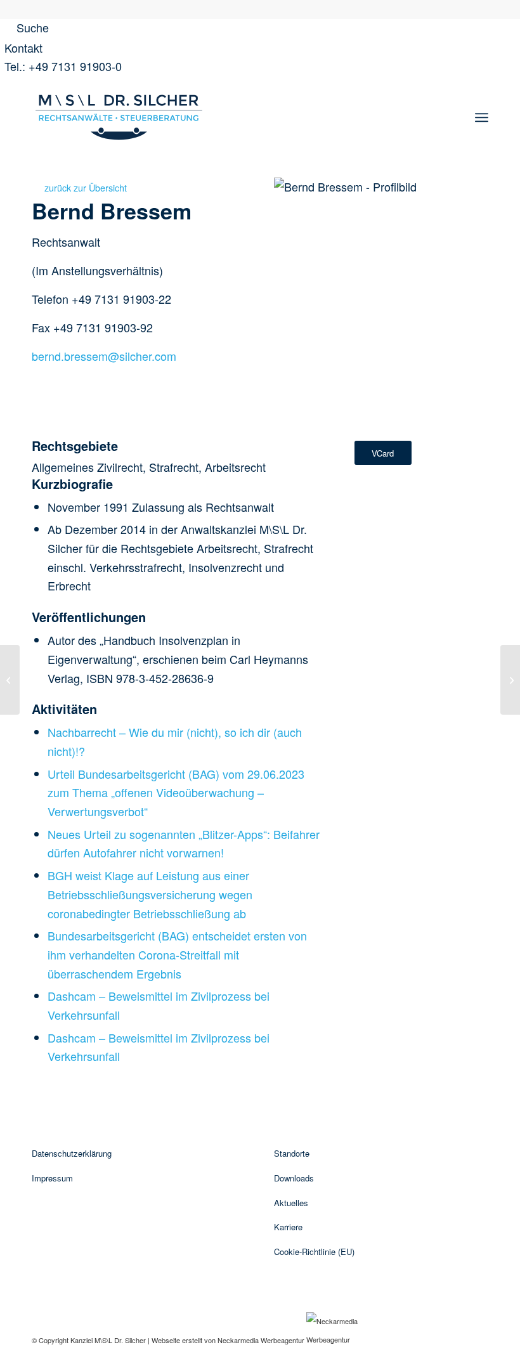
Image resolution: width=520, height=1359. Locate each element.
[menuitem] (481, 117)
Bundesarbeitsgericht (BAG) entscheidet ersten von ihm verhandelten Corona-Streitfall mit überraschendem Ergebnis (177, 954)
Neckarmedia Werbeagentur (261, 1339)
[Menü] (481, 117)
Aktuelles (291, 1203)
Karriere (288, 1227)
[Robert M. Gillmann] (510, 680)
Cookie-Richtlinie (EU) (314, 1251)
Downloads (294, 1178)
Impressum (52, 1178)
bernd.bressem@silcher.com (104, 356)
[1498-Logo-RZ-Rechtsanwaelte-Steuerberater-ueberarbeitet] (119, 117)
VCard (383, 453)
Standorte (291, 1153)
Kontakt (23, 47)
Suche (31, 27)
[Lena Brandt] (10, 680)
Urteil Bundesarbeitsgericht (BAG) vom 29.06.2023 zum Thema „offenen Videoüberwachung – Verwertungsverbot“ (176, 792)
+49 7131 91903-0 (75, 66)
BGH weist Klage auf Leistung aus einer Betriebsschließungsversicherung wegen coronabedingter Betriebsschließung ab (150, 894)
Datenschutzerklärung (72, 1153)
